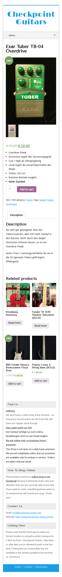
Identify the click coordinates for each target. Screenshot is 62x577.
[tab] (16, 215)
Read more (14, 322)
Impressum (41, 566)
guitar (42, 199)
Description (16, 215)
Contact (28, 566)
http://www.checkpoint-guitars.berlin (34, 516)
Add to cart (27, 189)
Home (18, 566)
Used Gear (11, 204)
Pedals (29, 199)
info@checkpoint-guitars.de (26, 512)
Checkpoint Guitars (31, 18)
